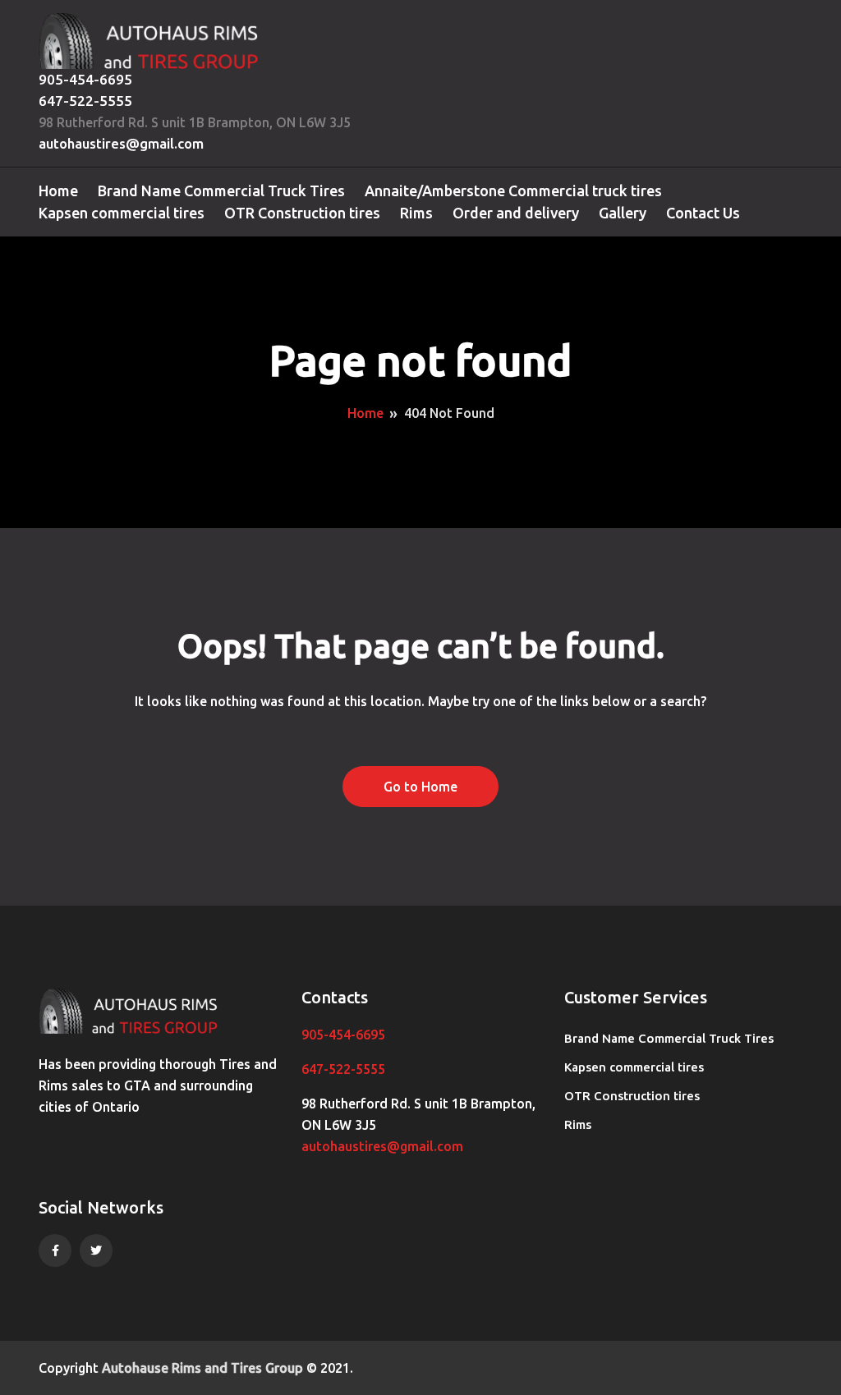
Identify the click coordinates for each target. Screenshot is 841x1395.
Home (58, 190)
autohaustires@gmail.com (121, 143)
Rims (416, 212)
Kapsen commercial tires (122, 212)
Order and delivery (516, 212)
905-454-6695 (85, 79)
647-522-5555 (85, 100)
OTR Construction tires (302, 212)
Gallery (622, 212)
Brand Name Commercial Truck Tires (221, 190)
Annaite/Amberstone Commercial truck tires (513, 190)
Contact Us (703, 212)
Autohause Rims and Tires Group (202, 1368)
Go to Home (420, 786)
